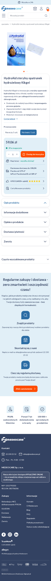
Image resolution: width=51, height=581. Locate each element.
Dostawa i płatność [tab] (14, 231)
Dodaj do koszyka (35, 154)
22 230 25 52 (11, 454)
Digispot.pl (27, 574)
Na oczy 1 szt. (11, 132)
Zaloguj (41, 8)
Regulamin (31, 518)
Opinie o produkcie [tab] (14, 222)
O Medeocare (32, 506)
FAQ (28, 514)
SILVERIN (6, 509)
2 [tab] (27, 71)
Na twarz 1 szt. (28, 132)
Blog (28, 510)
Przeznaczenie (10, 127)
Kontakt (35, 8)
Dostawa (5, 513)
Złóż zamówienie (24, 389)
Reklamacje (6, 517)
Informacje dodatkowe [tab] (16, 212)
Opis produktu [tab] (11, 202)
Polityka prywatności (35, 522)
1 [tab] (24, 71)
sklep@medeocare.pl (31, 454)
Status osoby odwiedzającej (38, 527)
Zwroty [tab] (8, 241)
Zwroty (5, 521)
